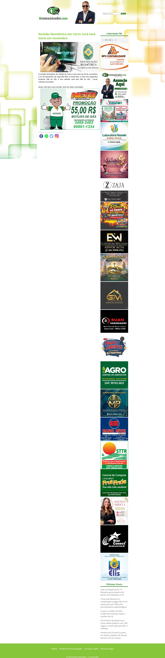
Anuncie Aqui (107, 648)
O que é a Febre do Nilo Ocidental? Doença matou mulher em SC (112, 614)
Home (54, 648)
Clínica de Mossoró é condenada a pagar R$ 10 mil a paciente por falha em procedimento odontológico (113, 603)
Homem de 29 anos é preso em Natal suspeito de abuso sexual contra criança (113, 635)
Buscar (123, 13)
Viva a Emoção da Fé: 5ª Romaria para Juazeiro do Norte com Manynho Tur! (112, 592)
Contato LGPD (91, 648)
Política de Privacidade (70, 648)
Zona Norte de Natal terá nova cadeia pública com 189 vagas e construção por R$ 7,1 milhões (114, 624)
